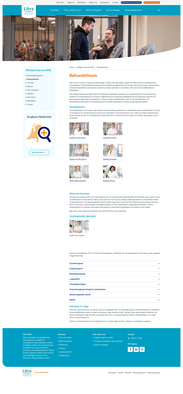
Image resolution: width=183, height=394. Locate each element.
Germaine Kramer (109, 138)
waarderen (38, 152)
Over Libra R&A (65, 337)
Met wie (30, 86)
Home (71, 67)
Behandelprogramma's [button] (133, 10)
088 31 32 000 (136, 338)
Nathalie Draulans (110, 159)
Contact (30, 104)
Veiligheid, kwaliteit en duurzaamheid (108, 341)
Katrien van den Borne (77, 159)
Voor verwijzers (33, 90)
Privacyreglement (153, 373)
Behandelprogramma (35, 76)
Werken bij (93, 2)
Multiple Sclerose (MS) (38, 70)
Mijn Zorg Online (153, 2)
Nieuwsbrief (104, 2)
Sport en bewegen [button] (113, 10)
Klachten (128, 373)
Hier (71, 211)
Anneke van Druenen (77, 138)
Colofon (121, 373)
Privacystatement (139, 373)
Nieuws (62, 348)
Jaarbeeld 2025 (65, 352)
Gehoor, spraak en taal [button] (72, 10)
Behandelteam (33, 79)
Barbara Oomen (109, 181)
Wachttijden (81, 2)
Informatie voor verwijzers (131, 2)
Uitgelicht (70, 2)
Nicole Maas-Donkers (77, 181)
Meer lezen (31, 97)
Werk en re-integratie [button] (93, 10)
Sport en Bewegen (101, 345)
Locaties (115, 2)
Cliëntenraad (64, 355)
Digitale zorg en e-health (103, 337)
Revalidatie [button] (54, 10)
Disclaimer (112, 373)
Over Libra (60, 2)
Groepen (30, 94)
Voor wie (30, 83)
